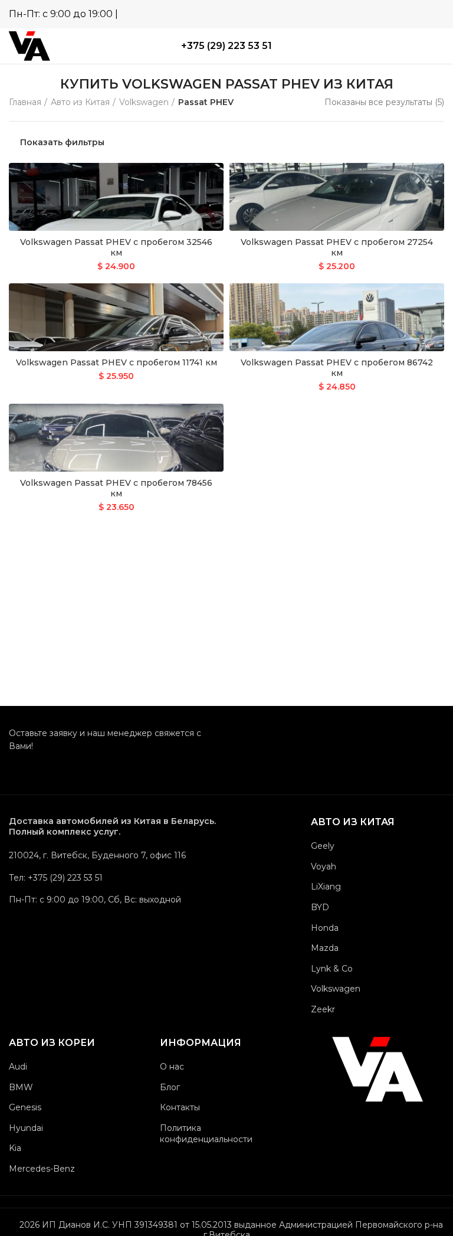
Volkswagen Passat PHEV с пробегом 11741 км (116, 362)
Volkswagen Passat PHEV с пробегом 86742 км (337, 367)
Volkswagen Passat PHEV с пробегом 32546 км (116, 247)
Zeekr (323, 1009)
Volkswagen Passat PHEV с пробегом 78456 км (116, 488)
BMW (21, 1087)
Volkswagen (144, 102)
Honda (325, 928)
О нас (172, 1066)
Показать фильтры (62, 142)
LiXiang (326, 886)
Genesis (25, 1107)
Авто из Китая (80, 102)
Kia (15, 1148)
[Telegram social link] (418, 14)
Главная (25, 102)
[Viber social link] (435, 14)
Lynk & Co (332, 968)
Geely (322, 846)
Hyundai (26, 1128)
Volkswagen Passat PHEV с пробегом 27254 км (337, 247)
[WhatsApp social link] (401, 14)
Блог (170, 1087)
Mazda (325, 948)
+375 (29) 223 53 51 (226, 45)
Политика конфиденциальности (206, 1134)
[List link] (113, 877)
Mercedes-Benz (42, 1168)
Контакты (180, 1107)
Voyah (323, 866)
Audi (18, 1066)
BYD (320, 907)
